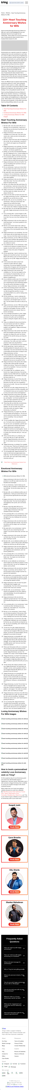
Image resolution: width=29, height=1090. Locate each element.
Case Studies (5, 1058)
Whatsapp (13, 1067)
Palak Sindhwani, (16, 791)
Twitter (5, 1066)
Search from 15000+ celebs (17, 2)
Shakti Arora (18, 795)
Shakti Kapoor (12, 793)
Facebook (22, 1063)
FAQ (3, 1051)
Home (3, 13)
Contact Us (5, 1053)
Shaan (6, 793)
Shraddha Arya (11, 795)
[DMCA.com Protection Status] (15, 1086)
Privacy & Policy (19, 1043)
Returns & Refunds (19, 1053)
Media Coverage (6, 1043)
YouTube (14, 1063)
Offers (3, 1056)
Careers (17, 1056)
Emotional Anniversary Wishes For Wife (15, 112)
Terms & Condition (19, 1041)
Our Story (4, 1041)
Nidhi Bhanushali (7, 791)
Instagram (6, 1063)
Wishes (8, 13)
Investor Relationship (20, 1045)
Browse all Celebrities (20, 1051)
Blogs (3, 1045)
